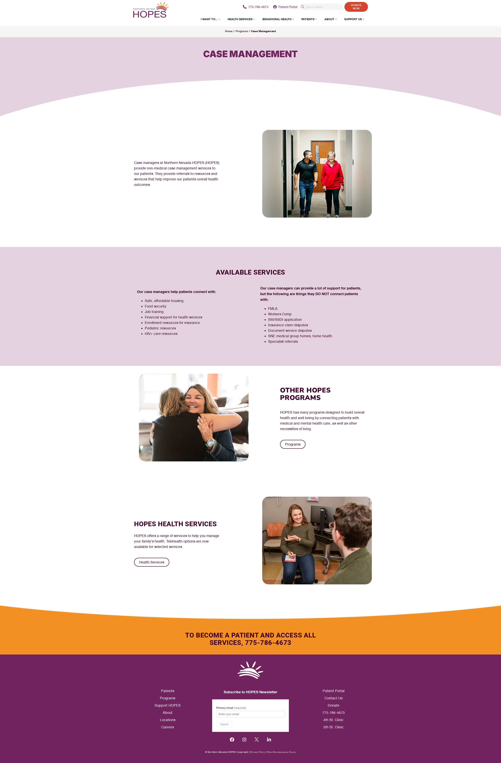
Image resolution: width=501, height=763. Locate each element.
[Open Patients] (316, 19)
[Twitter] (256, 739)
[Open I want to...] (219, 19)
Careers (167, 727)
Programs (242, 31)
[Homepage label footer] (250, 670)
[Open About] (336, 19)
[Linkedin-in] (269, 739)
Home (228, 31)
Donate (333, 705)
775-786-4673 (333, 713)
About (167, 713)
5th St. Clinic (333, 727)
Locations (167, 720)
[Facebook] (232, 739)
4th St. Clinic (333, 720)
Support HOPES (168, 705)
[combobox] (321, 7)
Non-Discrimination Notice (282, 752)
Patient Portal (333, 691)
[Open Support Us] (363, 19)
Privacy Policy (258, 752)
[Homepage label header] (151, 10)
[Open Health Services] (254, 19)
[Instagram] (244, 739)
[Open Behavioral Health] (293, 19)
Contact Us (333, 698)
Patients (167, 691)
